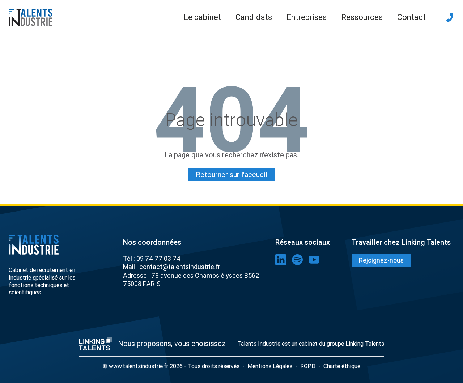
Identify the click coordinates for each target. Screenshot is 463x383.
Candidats (253, 17)
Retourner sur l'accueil (231, 174)
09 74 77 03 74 (158, 258)
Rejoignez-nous (381, 260)
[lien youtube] (314, 259)
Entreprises (306, 17)
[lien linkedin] (280, 259)
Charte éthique (341, 366)
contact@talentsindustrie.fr (179, 267)
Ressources (362, 17)
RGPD (307, 366)
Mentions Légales (269, 366)
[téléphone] (450, 17)
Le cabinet (202, 17)
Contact (411, 17)
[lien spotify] (297, 259)
